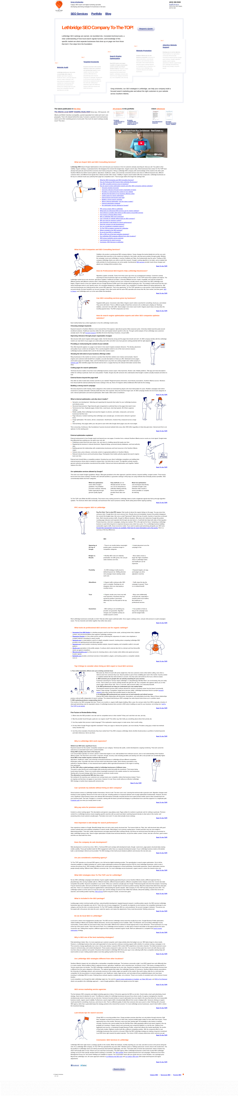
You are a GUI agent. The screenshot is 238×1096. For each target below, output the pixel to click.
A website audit (75, 800)
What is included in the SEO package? (111, 230)
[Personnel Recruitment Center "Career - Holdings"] (171, 118)
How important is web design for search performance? (116, 222)
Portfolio (96, 13)
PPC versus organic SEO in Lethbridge (111, 208)
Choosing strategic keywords (110, 188)
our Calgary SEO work (131, 1056)
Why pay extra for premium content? (110, 220)
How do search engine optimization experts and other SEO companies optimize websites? (126, 186)
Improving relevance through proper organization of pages (119, 189)
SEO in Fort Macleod (161, 979)
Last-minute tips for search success (110, 240)
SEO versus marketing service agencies (111, 238)
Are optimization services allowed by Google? (115, 205)
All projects (117, 109)
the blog (77, 109)
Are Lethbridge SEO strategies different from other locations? (118, 236)
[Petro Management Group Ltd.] (157, 118)
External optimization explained (111, 203)
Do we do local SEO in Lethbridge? (110, 232)
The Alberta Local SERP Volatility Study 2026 (72, 112)
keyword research (90, 333)
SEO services (140, 262)
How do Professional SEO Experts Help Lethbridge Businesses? (119, 182)
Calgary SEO (154, 1075)
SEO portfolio (119, 1052)
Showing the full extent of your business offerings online (118, 193)
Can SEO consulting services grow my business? (114, 184)
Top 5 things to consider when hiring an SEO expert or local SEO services (121, 212)
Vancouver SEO (165, 1075)
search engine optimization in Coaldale (127, 979)
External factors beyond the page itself (113, 197)
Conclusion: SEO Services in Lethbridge (111, 242)
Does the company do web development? (112, 224)
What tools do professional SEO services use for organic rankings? (119, 210)
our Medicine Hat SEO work (114, 1056)
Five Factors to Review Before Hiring (111, 214)
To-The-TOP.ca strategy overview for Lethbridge (114, 228)
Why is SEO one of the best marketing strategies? (114, 234)
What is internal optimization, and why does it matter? (117, 201)
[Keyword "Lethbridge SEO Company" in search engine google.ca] (132, 117)
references (160, 109)
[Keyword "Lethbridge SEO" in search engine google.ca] (119, 117)
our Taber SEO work (146, 979)
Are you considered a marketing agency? (112, 226)
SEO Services (79, 13)
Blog (108, 13)
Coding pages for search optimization (113, 195)
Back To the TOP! (161, 266)
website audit (74, 362)
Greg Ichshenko (77, 2)
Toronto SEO (177, 1075)
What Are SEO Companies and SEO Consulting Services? (117, 180)
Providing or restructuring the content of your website (117, 191)
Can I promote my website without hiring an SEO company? (117, 218)
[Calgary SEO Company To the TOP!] (59, 6)
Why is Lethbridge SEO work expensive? (112, 216)
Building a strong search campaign (112, 199)
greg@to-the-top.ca (174, 4)
